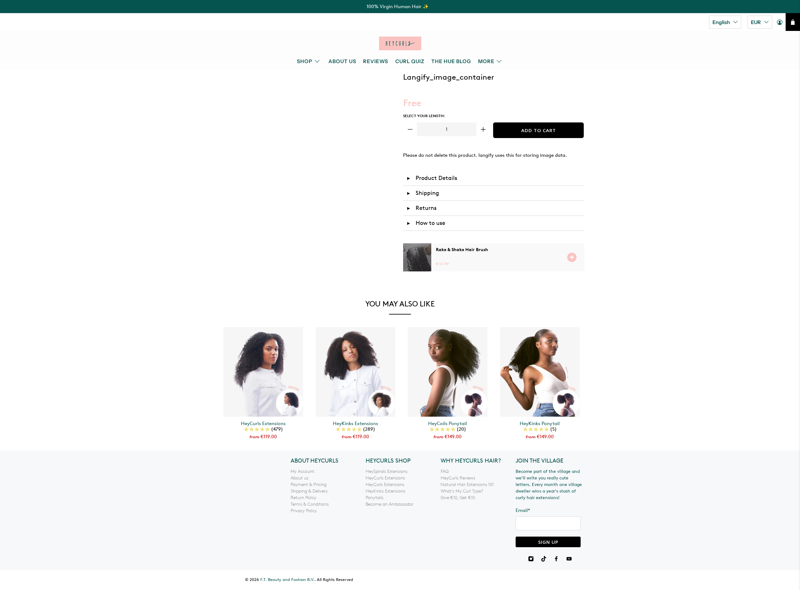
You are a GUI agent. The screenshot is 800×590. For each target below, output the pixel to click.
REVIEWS (375, 61)
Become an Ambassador (389, 504)
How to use (425, 223)
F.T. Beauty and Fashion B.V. (287, 580)
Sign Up (548, 542)
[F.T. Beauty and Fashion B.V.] (400, 44)
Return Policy (303, 497)
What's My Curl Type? (462, 491)
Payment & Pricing (309, 484)
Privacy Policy (304, 510)
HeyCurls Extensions (263, 423)
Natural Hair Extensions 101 (467, 484)
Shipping (422, 193)
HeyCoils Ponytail (447, 423)
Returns (421, 208)
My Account (302, 471)
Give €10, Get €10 (458, 497)
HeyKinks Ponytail (540, 423)
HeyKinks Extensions (355, 423)
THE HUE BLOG (451, 61)
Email (523, 510)
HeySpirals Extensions (387, 471)
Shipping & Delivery (309, 491)
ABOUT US (342, 61)
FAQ (445, 471)
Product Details (431, 178)
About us (299, 478)
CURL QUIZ (409, 61)
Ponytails (374, 497)
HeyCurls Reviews (458, 478)
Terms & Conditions (310, 504)
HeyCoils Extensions (385, 484)
